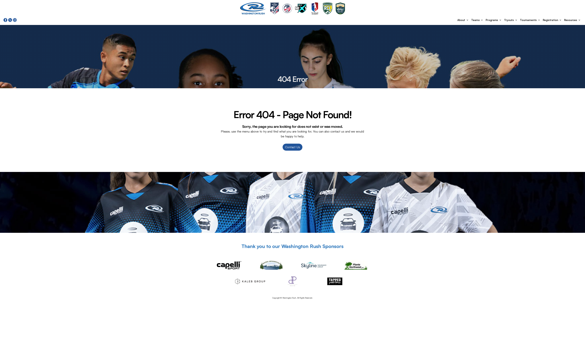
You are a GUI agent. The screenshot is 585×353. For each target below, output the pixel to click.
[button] (463, 20)
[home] (253, 8)
